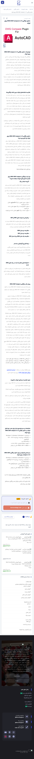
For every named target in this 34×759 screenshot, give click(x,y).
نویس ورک (28, 615)
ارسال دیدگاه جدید (8, 517)
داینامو (29, 604)
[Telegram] (13, 736)
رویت (29, 610)
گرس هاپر (28, 612)
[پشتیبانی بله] (27, 722)
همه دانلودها (27, 18)
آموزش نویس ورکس (26, 598)
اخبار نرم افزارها (27, 602)
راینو (29, 607)
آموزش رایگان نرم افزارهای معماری (23, 584)
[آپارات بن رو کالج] (5, 736)
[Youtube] (5, 732)
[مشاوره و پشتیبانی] (27, 716)
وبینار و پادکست (27, 624)
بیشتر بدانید (28, 620)
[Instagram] (13, 732)
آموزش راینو (28, 589)
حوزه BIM (28, 622)
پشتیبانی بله (21, 721)
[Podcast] (9, 732)
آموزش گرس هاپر (26, 595)
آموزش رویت (28, 592)
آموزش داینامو (27, 586)
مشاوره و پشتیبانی (20, 715)
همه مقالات (28, 582)
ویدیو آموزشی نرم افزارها (25, 630)
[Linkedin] (9, 736)
